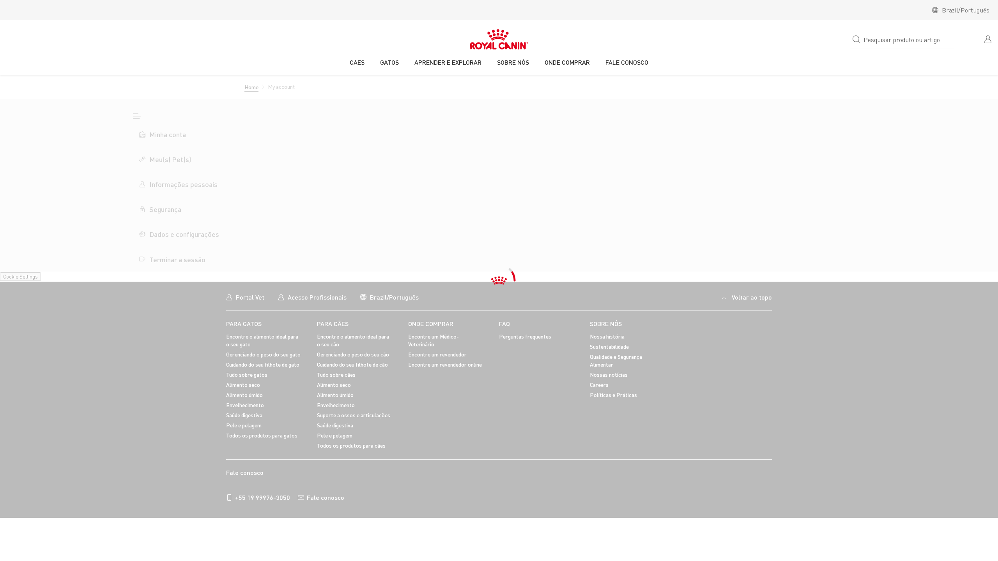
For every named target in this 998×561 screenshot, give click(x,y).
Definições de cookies (728, 476)
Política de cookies (467, 475)
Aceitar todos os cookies (796, 476)
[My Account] (988, 38)
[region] (499, 477)
